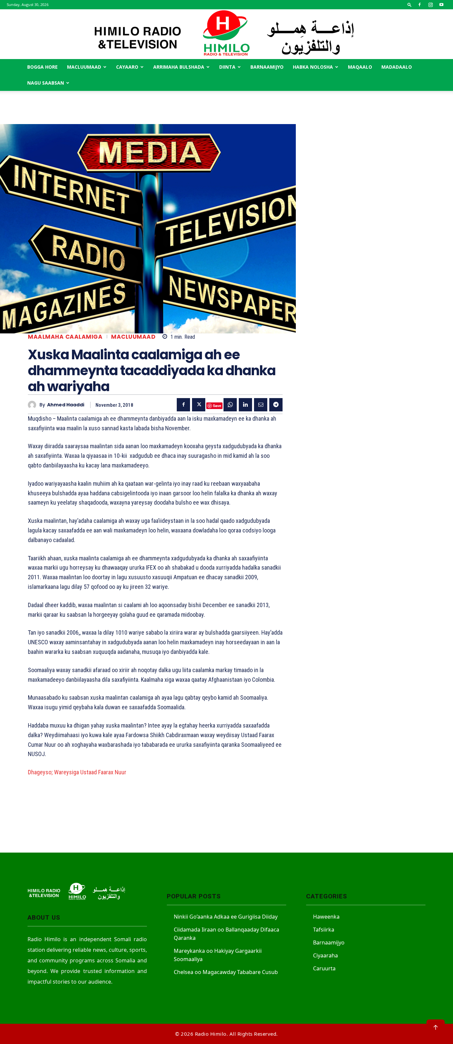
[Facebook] (419, 4)
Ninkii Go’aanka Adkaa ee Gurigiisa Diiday (226, 916)
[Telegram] (276, 404)
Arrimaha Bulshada (178, 67)
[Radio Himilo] (226, 34)
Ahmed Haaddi (65, 405)
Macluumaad (84, 67)
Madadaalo (396, 67)
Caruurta (324, 968)
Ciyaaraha (325, 955)
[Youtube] (441, 4)
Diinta (227, 67)
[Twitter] (198, 404)
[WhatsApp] (230, 404)
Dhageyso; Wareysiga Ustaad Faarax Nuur (77, 772)
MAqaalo (360, 67)
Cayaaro (127, 67)
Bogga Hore (42, 67)
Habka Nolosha (313, 67)
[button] (410, 4)
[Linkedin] (245, 404)
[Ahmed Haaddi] (33, 405)
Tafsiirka (323, 929)
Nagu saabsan (45, 83)
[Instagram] (430, 4)
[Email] (260, 404)
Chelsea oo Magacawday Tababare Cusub (226, 972)
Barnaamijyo (267, 67)
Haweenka (326, 916)
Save (217, 405)
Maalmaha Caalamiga (65, 337)
